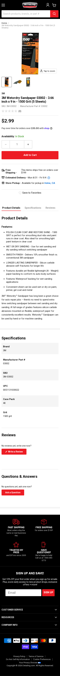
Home (4, 23)
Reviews (50, 207)
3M (3, 93)
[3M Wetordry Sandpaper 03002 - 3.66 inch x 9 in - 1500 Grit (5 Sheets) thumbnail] (7, 82)
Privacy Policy (19, 656)
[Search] (54, 13)
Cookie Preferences (42, 659)
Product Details (11, 207)
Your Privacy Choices (28, 662)
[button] (11, 111)
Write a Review (17, 452)
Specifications (33, 207)
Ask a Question (14, 493)
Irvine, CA (49, 183)
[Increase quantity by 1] (28, 144)
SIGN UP (48, 592)
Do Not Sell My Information (18, 659)
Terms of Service (36, 656)
